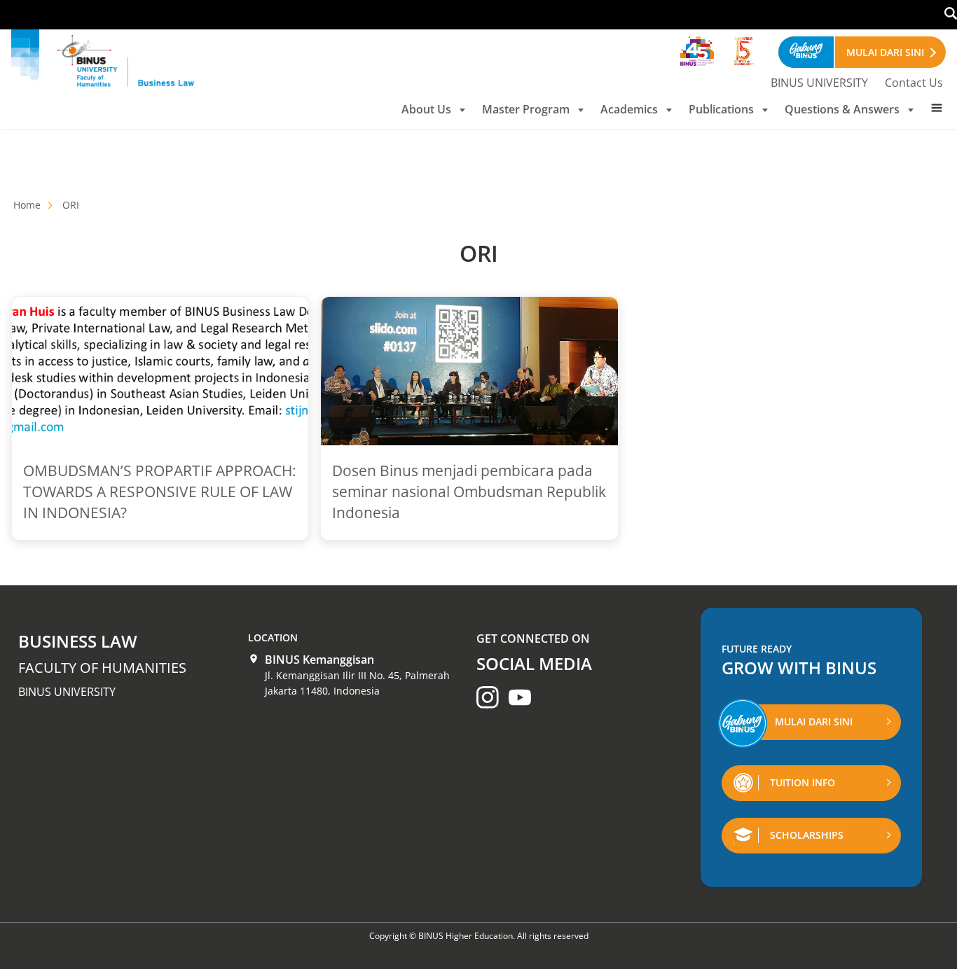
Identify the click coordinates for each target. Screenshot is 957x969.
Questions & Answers (842, 109)
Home (27, 204)
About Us (426, 109)
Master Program (526, 109)
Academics (629, 109)
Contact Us (914, 82)
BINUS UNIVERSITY (819, 82)
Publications (721, 109)
